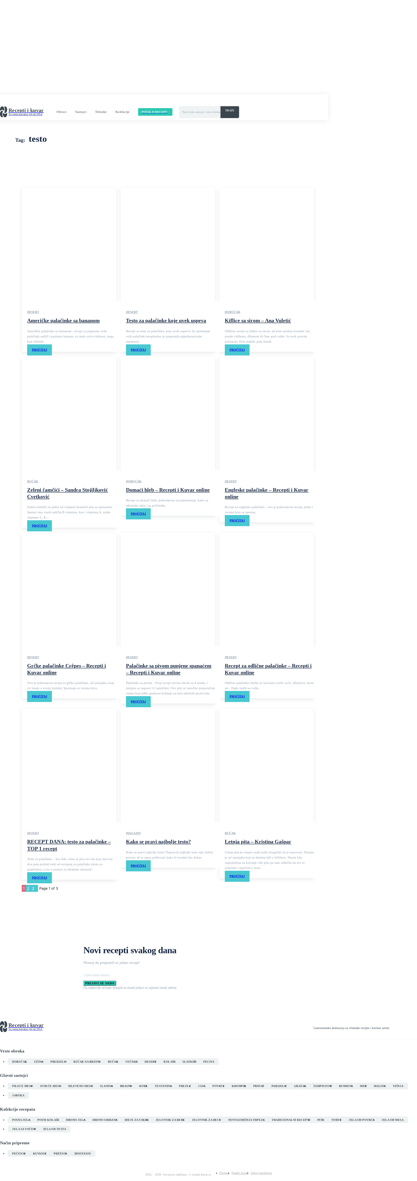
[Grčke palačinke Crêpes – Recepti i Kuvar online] (69, 589)
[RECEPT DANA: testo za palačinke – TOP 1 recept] (69, 765)
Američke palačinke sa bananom (63, 320)
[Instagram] (399, 1027)
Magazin (133, 833)
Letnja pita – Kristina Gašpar (258, 841)
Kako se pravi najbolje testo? (158, 841)
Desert (33, 312)
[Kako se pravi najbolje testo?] (168, 765)
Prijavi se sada (99, 983)
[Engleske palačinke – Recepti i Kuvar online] (266, 413)
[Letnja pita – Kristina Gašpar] (266, 765)
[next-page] (36, 888)
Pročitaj (39, 350)
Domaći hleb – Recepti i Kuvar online (168, 490)
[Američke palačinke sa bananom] (69, 244)
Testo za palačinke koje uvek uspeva (166, 320)
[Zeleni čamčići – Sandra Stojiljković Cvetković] (69, 413)
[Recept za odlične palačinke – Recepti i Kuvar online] (266, 589)
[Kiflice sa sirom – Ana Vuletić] (266, 244)
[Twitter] (407, 1027)
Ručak (32, 481)
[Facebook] (392, 1027)
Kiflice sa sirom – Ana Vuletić (258, 320)
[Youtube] (415, 1027)
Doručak (232, 312)
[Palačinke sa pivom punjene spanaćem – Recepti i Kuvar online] (168, 589)
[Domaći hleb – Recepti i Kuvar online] (168, 413)
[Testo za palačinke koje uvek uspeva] (168, 244)
